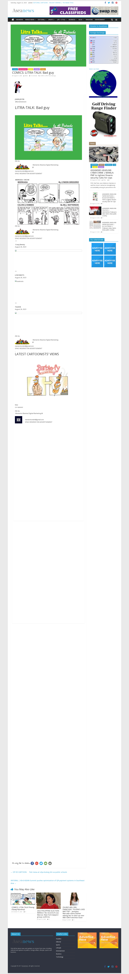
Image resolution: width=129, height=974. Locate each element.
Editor (26, 76)
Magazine (89, 19)
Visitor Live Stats (94, 69)
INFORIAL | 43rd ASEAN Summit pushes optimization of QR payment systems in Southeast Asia (48, 881)
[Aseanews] (13, 20)
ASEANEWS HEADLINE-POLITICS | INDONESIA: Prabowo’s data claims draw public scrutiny (109, 212)
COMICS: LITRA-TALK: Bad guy (48, 76)
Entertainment (23, 69)
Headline (58, 939)
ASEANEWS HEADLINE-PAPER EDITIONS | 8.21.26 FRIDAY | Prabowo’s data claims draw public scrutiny (109, 226)
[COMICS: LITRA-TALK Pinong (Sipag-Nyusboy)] (23, 894)
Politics (43, 69)
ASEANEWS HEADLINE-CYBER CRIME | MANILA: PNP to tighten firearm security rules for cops (102, 174)
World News (29, 19)
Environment (100, 19)
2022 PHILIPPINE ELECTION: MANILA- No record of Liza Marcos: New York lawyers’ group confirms (48, 914)
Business (72, 19)
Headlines (108, 165)
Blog (80, 19)
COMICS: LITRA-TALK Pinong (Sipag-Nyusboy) (23, 908)
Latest (30, 69)
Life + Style (61, 19)
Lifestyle (36, 69)
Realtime (99, 97)
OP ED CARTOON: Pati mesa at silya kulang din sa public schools (39, 872)
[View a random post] (116, 20)
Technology (59, 957)
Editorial (41, 19)
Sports (50, 19)
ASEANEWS (19, 19)
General (101, 165)
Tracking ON (106, 97)
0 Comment (34, 76)
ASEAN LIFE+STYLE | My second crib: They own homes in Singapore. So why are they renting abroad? (64, 3)
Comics (15, 69)
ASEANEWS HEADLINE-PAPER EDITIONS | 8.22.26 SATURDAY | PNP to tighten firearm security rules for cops (109, 197)
